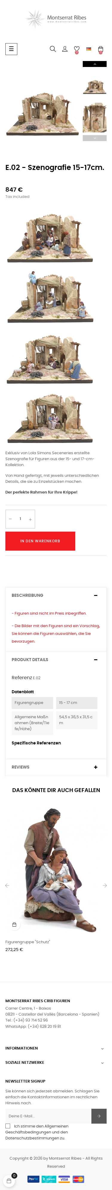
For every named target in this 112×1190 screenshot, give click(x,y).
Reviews (21, 767)
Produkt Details (30, 660)
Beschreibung (27, 596)
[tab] (56, 596)
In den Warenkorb (40, 541)
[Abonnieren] (99, 1116)
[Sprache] (89, 49)
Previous (95, 138)
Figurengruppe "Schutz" (27, 942)
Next (95, 64)
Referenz (22, 677)
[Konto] (65, 49)
